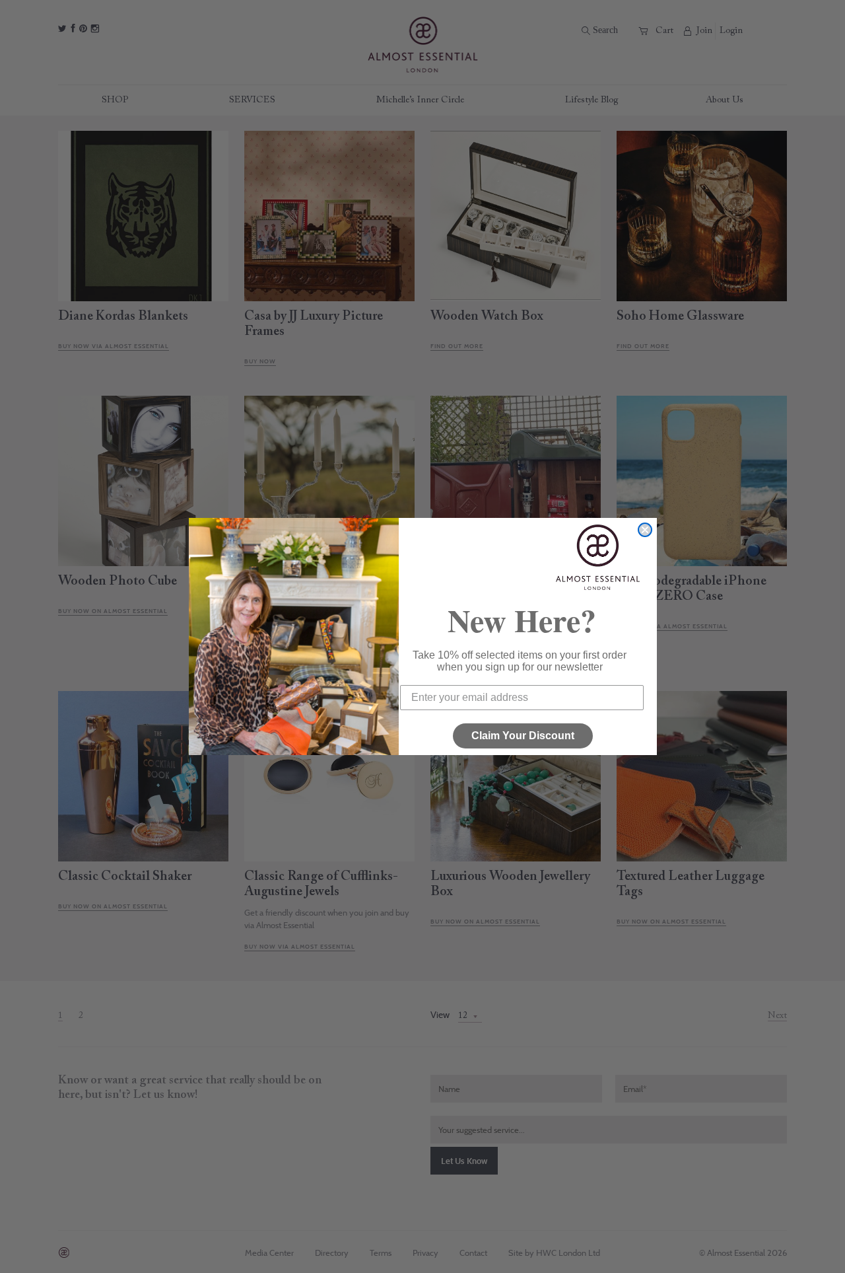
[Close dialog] (645, 529)
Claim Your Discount (522, 735)
